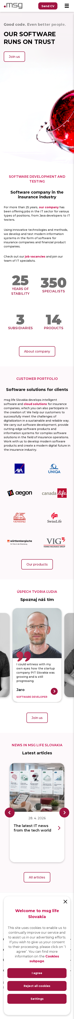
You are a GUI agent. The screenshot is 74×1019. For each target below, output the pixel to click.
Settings (37, 999)
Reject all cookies (37, 986)
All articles (37, 877)
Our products (37, 564)
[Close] (65, 901)
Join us (14, 56)
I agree (37, 973)
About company (37, 351)
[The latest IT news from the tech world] (37, 787)
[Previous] (10, 812)
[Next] (64, 812)
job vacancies (35, 256)
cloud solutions (35, 404)
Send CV (47, 6)
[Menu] (67, 6)
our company (49, 207)
